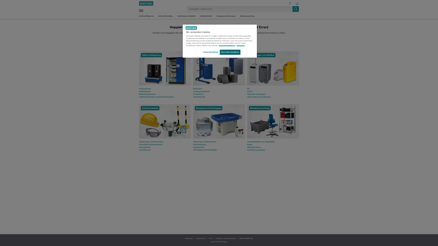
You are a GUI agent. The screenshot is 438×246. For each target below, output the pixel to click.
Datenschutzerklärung (227, 45)
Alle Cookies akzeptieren (230, 52)
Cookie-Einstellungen (210, 52)
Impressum (241, 45)
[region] (220, 41)
